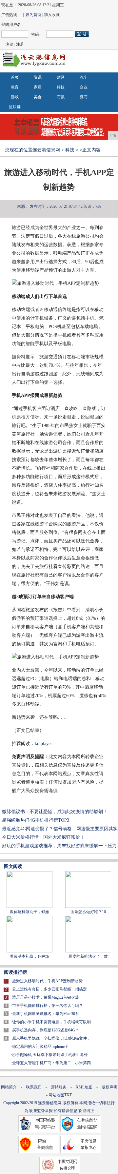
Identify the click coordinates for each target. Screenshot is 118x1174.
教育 (15, 87)
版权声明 (109, 1087)
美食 (38, 97)
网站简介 (9, 1087)
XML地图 (84, 1087)
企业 (84, 87)
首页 (15, 77)
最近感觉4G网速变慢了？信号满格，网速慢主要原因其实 (60, 828)
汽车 (84, 77)
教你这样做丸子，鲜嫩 (29, 912)
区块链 (15, 107)
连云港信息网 (46, 149)
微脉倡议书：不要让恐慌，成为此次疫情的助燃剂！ (55, 811)
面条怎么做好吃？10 (88, 912)
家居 (38, 87)
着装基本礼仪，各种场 (29, 956)
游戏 (15, 97)
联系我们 (34, 1087)
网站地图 (56, 1095)
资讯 (38, 77)
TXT (68, 1095)
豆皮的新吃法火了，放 (88, 956)
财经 (61, 77)
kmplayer (43, 743)
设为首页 (33, 14)
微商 (84, 97)
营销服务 (59, 1087)
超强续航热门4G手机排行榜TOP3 (35, 820)
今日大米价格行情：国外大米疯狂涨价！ (43, 837)
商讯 (61, 97)
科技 (61, 87)
